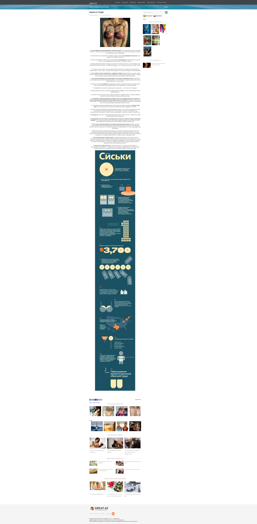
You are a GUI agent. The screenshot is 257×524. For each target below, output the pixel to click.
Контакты (96, 513)
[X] (96, 400)
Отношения (117, 2)
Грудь (94, 402)
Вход (166, 7)
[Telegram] (101, 400)
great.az (102, 513)
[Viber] (97, 400)
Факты (90, 402)
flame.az (109, 513)
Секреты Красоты (141, 2)
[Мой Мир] (94, 400)
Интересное (100, 15)
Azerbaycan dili (148, 15)
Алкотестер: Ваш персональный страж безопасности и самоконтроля (132, 452)
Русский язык (159, 15)
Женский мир (133, 2)
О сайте (91, 513)
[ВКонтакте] (90, 400)
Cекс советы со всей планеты (97, 494)
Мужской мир (125, 2)
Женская (98, 402)
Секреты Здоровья (151, 2)
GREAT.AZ (93, 3)
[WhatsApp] (99, 400)
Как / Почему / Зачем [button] (161, 2)
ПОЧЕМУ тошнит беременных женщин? (132, 469)
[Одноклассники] (92, 400)
